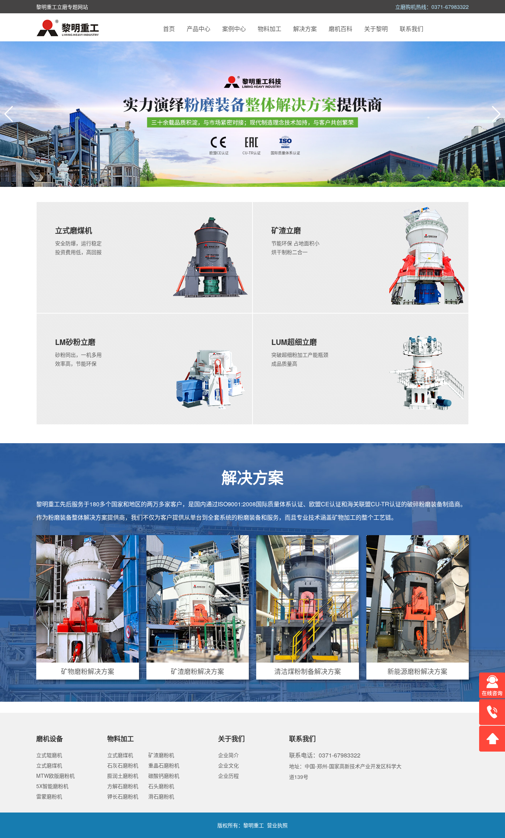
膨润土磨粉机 (122, 775)
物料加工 (269, 28)
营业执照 (277, 825)
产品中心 (198, 28)
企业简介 (228, 755)
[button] (496, 114)
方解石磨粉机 (122, 786)
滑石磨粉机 (161, 796)
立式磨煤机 (49, 765)
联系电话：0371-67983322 (324, 755)
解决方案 (305, 28)
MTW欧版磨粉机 (55, 775)
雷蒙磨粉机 (49, 796)
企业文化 (228, 765)
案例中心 (234, 28)
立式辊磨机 (49, 755)
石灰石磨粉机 (122, 765)
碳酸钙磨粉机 (163, 775)
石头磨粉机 (161, 786)
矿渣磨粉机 (161, 755)
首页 (169, 28)
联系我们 (411, 28)
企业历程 (228, 775)
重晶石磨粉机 (163, 765)
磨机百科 (340, 28)
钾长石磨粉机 (122, 796)
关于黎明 (376, 28)
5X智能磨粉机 (52, 786)
